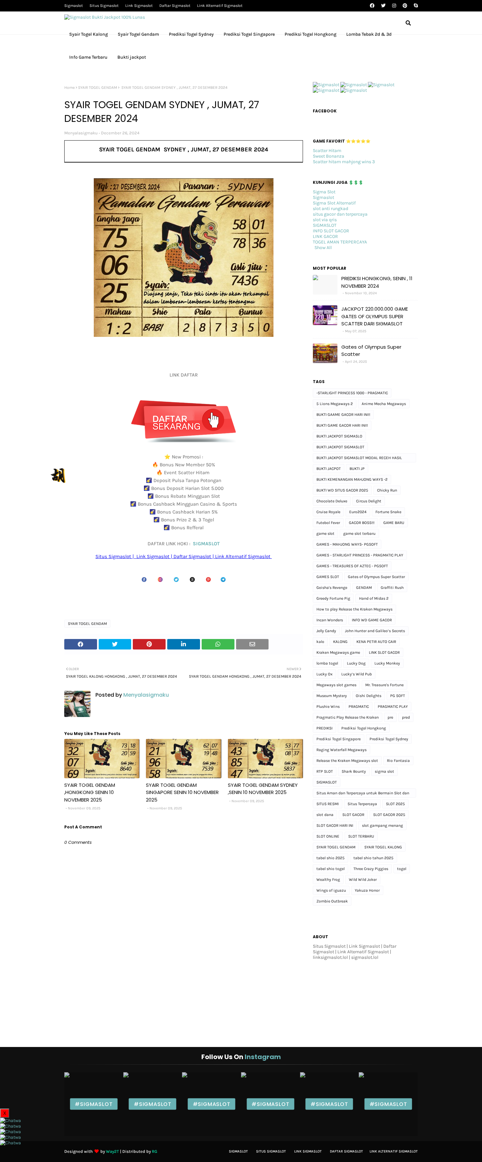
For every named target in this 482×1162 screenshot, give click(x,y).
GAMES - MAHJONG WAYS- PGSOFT (347, 544)
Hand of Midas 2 (374, 598)
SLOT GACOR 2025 (389, 814)
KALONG (340, 641)
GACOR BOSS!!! (361, 522)
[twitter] (383, 5)
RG (154, 1151)
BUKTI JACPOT (328, 468)
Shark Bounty (354, 771)
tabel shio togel (330, 868)
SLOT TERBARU (361, 836)
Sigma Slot (324, 192)
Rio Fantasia (398, 760)
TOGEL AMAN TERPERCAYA (340, 242)
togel (401, 868)
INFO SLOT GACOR (331, 231)
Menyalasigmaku (81, 132)
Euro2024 (358, 512)
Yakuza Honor (367, 890)
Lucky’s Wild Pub (356, 674)
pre (390, 717)
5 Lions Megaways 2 (334, 403)
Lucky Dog (356, 663)
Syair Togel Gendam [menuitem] (138, 34)
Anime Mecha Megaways (384, 403)
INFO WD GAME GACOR (372, 620)
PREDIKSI (324, 728)
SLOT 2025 (395, 804)
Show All (323, 247)
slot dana (324, 814)
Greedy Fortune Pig (333, 598)
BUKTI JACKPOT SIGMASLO (339, 436)
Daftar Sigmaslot (175, 5)
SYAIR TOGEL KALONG (383, 847)
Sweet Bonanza (328, 156)
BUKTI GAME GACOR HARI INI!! (342, 425)
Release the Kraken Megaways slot (347, 760)
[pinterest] (405, 5)
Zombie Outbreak (332, 901)
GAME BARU (393, 522)
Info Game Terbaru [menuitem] (88, 57)
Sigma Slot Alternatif (334, 203)
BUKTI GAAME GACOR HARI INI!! (343, 414)
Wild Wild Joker (363, 879)
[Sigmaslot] (326, 84)
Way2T (112, 1151)
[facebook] (372, 5)
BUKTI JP (357, 468)
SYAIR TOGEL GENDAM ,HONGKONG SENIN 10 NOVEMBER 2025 (89, 792)
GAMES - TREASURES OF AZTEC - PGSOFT (352, 566)
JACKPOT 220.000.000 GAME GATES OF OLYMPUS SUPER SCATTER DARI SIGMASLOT (374, 316)
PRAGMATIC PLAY (393, 706)
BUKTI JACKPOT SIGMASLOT (340, 447)
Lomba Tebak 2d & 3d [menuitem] (369, 34)
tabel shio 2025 (330, 858)
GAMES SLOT (327, 576)
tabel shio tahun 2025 (373, 858)
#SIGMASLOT (93, 1104)
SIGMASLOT (206, 544)
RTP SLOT (324, 771)
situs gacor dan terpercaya (340, 214)
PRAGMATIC (359, 706)
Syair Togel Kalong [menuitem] (88, 34)
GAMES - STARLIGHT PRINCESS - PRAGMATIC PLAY (359, 555)
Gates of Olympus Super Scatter (371, 350)
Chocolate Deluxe (331, 501)
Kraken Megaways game (338, 652)
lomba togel (327, 663)
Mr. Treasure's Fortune (384, 685)
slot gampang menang (382, 825)
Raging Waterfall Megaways (341, 749)
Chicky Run (387, 490)
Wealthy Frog (328, 879)
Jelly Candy (326, 631)
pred (406, 717)
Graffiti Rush (392, 587)
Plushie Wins (328, 706)
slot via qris (325, 220)
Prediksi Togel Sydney (389, 739)
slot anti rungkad (330, 208)
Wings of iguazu (331, 890)
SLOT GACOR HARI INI (334, 825)
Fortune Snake (388, 512)
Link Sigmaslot (139, 5)
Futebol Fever (328, 522)
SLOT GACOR (353, 814)
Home (69, 87)
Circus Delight (368, 501)
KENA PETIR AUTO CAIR (376, 641)
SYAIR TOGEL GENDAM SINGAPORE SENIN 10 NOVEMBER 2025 (182, 792)
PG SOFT (397, 695)
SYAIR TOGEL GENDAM (97, 87)
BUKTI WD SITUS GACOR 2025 (342, 490)
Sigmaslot (73, 5)
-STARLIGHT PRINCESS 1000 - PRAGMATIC (352, 393)
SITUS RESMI (327, 804)
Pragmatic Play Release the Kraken (347, 717)
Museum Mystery (331, 695)
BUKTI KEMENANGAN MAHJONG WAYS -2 (352, 479)
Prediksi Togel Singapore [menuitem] (249, 34)
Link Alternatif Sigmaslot (220, 5)
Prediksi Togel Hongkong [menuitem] (310, 34)
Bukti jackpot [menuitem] (131, 57)
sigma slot (384, 771)
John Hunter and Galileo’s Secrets (375, 631)
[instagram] (394, 5)
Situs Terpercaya (362, 804)
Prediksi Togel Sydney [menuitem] (191, 34)
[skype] (415, 5)
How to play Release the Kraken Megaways (354, 609)
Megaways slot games (336, 685)
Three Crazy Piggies (370, 868)
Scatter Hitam (327, 150)
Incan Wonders (329, 620)
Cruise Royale (328, 512)
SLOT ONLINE (327, 836)
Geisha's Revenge (331, 587)
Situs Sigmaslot (104, 5)
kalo (320, 641)
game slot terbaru (359, 533)
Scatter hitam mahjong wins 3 (344, 162)
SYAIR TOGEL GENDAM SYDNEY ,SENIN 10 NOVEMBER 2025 (263, 789)
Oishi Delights (368, 695)
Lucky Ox (324, 674)
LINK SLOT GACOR (384, 652)
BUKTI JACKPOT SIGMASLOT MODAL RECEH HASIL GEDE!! (359, 458)
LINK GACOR (325, 236)
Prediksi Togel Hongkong (363, 728)
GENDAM (364, 587)
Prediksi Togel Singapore (338, 739)
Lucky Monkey (387, 663)
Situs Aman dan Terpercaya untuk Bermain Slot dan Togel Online (362, 794)
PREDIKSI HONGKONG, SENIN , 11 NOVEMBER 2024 (376, 282)
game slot (325, 533)
